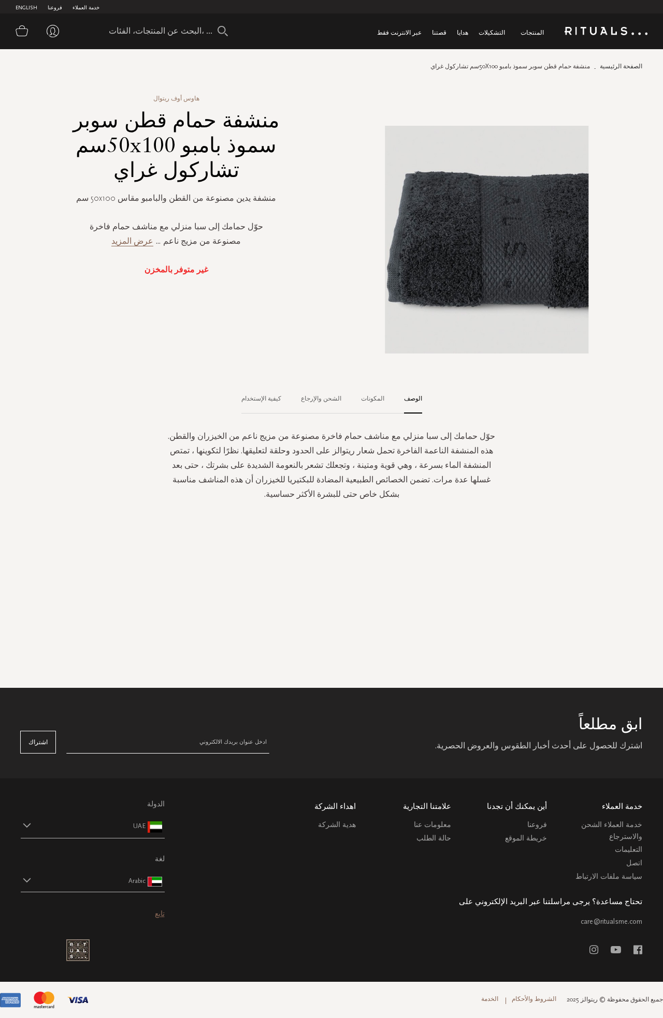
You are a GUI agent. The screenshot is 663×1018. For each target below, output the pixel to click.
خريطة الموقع (526, 838)
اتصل (634, 863)
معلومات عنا (432, 824)
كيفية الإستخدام (261, 398)
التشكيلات (492, 32)
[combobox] (163, 31)
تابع (160, 913)
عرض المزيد (132, 241)
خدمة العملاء (86, 8)
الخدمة (489, 998)
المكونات (372, 398)
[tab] (408, 399)
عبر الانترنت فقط (399, 32)
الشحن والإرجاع (321, 398)
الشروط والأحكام (534, 998)
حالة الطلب (433, 838)
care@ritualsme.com (611, 921)
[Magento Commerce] (606, 33)
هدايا (462, 32)
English (26, 8)
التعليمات (628, 849)
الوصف (413, 398)
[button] (83, 826)
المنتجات (532, 32)
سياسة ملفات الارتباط (608, 876)
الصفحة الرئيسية (621, 66)
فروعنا (55, 8)
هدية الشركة (337, 824)
